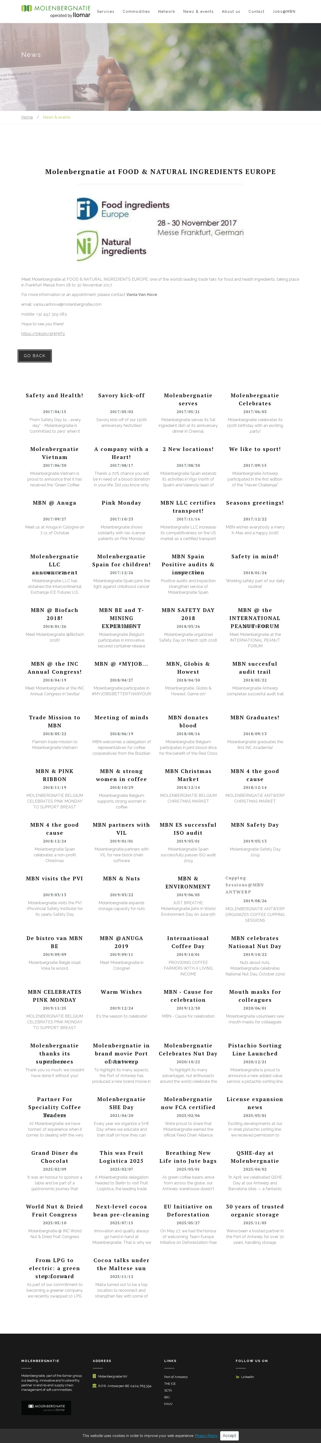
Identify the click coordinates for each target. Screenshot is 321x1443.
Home (27, 117)
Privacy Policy (206, 1436)
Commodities (136, 12)
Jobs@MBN (284, 12)
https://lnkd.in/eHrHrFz (43, 333)
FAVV (168, 1404)
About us (231, 12)
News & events (198, 12)
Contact (257, 12)
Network (166, 12)
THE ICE (170, 1384)
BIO (167, 1397)
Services (106, 12)
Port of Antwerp (176, 1377)
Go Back (35, 355)
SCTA (168, 1390)
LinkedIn (247, 1377)
